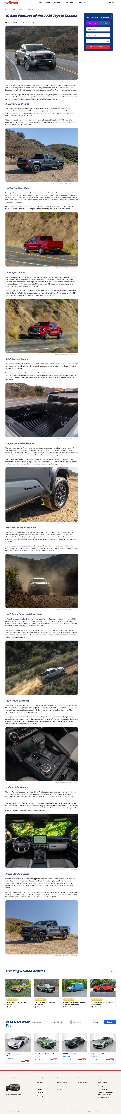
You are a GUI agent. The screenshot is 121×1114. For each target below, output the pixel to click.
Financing (40, 1096)
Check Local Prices (98, 47)
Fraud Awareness (103, 1098)
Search (110, 1022)
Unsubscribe (102, 1101)
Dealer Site (60, 1086)
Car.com (80, 1086)
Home (7, 9)
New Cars (92, 23)
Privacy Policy (102, 1086)
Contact (59, 1089)
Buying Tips (40, 1092)
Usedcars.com (82, 1083)
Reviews (21, 9)
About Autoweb (62, 1083)
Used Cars (104, 23)
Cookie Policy (102, 1089)
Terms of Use (102, 1083)
